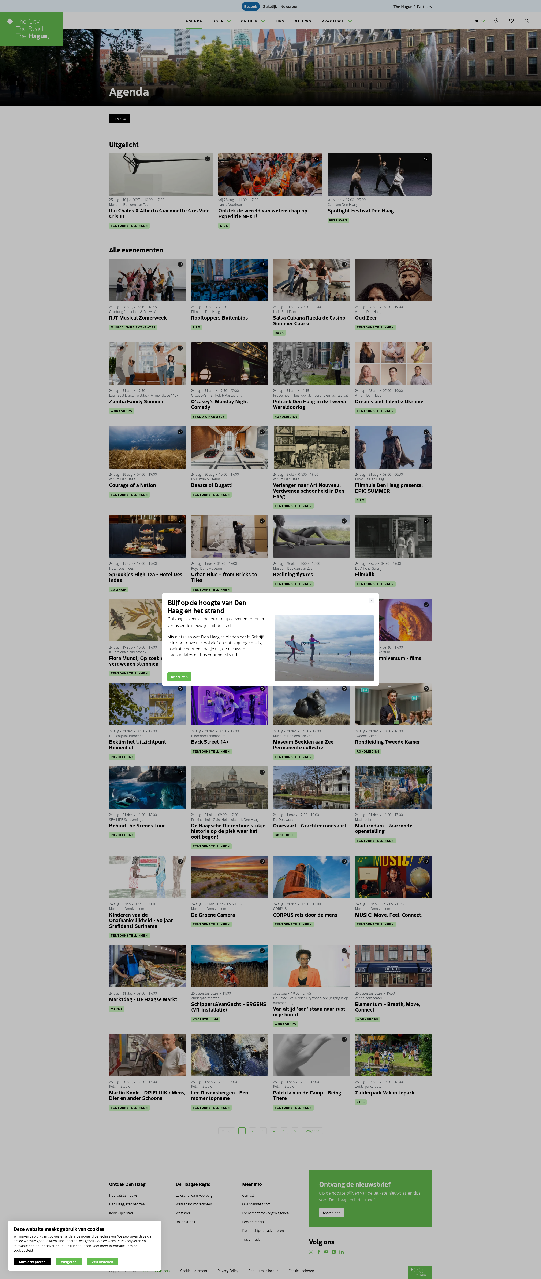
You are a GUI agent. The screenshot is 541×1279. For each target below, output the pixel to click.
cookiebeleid (23, 1250)
